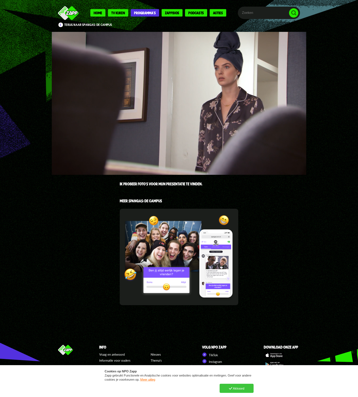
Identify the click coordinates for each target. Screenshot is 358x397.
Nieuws (156, 354)
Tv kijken (118, 12)
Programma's (145, 12)
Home (98, 12)
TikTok (213, 355)
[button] (179, 103)
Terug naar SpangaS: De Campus (88, 25)
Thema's (156, 360)
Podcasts (196, 12)
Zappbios (172, 12)
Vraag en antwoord (112, 354)
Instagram (215, 361)
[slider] (180, 152)
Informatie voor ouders (115, 360)
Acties (218, 12)
